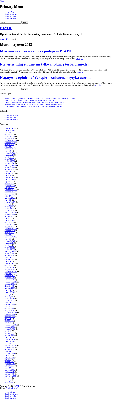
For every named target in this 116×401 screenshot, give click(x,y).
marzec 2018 (9, 292)
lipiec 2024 (8, 171)
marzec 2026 (9, 130)
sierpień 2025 (9, 145)
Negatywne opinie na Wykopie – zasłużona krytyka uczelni (45, 77)
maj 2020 (8, 261)
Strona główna (10, 12)
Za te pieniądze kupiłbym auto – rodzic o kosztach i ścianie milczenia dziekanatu (33, 106)
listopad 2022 (9, 210)
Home (3, 39)
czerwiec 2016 (10, 317)
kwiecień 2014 (10, 339)
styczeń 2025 (9, 159)
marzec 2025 (9, 155)
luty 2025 (8, 157)
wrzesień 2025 (10, 143)
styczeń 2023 (9, 206)
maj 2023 (8, 200)
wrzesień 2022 (10, 214)
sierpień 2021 (9, 233)
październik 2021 (11, 229)
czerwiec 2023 (10, 198)
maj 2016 (8, 319)
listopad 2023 (9, 188)
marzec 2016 (9, 321)
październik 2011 (11, 376)
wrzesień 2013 (10, 347)
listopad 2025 (9, 139)
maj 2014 (8, 337)
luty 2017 (8, 306)
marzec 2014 (9, 341)
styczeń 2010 (9, 382)
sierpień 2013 (9, 349)
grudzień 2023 (10, 186)
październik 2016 (11, 313)
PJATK (6, 28)
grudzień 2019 (10, 268)
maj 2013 (8, 356)
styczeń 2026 (9, 134)
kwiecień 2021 (10, 241)
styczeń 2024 (9, 184)
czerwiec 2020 (10, 259)
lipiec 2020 (8, 257)
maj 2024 (8, 175)
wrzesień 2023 (10, 192)
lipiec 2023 (8, 196)
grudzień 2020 (10, 249)
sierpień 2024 (9, 169)
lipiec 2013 (8, 351)
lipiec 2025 (8, 147)
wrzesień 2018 (10, 284)
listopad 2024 (9, 163)
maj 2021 (8, 239)
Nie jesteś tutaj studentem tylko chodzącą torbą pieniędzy (44, 64)
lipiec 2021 (8, 235)
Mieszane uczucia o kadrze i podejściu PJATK (35, 51)
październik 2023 (11, 190)
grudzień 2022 (10, 208)
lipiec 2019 (8, 274)
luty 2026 (8, 132)
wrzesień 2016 (10, 315)
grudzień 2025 (10, 136)
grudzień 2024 (10, 161)
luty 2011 (8, 378)
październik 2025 (11, 141)
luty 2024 (8, 182)
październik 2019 (11, 272)
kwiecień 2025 (10, 153)
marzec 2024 (9, 179)
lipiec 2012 (8, 368)
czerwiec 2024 (10, 173)
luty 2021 (8, 245)
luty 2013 (8, 360)
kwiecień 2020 (10, 263)
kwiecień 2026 (10, 128)
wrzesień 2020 (10, 253)
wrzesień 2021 (10, 231)
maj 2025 (8, 151)
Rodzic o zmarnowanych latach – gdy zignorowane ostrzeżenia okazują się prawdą (34, 102)
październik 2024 (11, 165)
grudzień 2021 (10, 225)
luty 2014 (8, 343)
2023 (8, 39)
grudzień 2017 (10, 298)
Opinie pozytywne (11, 18)
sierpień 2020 (9, 255)
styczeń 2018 (9, 296)
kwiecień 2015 (10, 329)
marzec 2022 (9, 220)
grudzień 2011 (10, 372)
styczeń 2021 (9, 247)
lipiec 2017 (8, 302)
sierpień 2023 (9, 194)
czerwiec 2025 (10, 149)
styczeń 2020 (9, 265)
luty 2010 (8, 380)
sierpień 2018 (9, 286)
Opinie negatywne (11, 14)
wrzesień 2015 (10, 327)
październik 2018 (11, 282)
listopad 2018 (9, 280)
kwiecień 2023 (10, 202)
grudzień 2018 (10, 278)
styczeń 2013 (9, 362)
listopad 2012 (9, 366)
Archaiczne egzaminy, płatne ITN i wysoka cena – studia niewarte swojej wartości (34, 104)
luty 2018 (8, 294)
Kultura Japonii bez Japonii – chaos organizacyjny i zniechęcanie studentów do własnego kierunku (40, 98)
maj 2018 (8, 290)
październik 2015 (11, 325)
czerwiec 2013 (10, 353)
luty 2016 (8, 323)
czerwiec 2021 (10, 237)
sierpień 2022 (9, 216)
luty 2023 (8, 204)
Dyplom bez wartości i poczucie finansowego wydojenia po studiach (29, 100)
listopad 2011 (9, 374)
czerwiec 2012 (10, 370)
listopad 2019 (9, 270)
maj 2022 (8, 218)
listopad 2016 (9, 310)
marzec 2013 (9, 358)
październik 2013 (11, 345)
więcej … (79, 59)
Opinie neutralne (10, 16)
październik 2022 (11, 212)
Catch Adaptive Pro (13, 388)
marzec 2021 (9, 243)
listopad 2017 (9, 300)
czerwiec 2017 (10, 304)
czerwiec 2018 (10, 288)
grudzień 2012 (10, 364)
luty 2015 (8, 331)
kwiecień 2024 (10, 177)
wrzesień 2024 (10, 167)
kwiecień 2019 (10, 276)
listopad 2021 (9, 227)
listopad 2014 (9, 333)
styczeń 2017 (9, 308)
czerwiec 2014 (10, 335)
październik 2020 (11, 251)
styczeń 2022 (9, 222)
